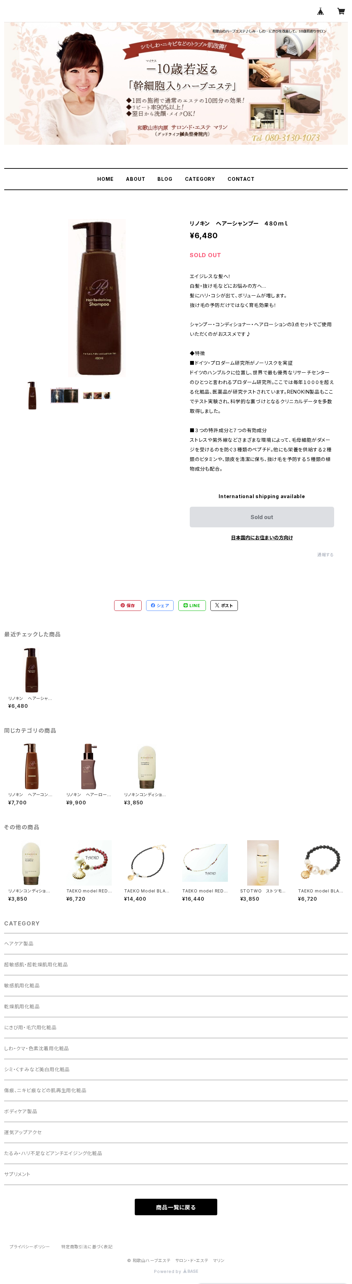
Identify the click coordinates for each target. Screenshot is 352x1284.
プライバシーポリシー (30, 1246)
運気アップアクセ (23, 1132)
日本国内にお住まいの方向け (262, 537)
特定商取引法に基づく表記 (87, 1246)
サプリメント (17, 1174)
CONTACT (241, 179)
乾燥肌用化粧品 (22, 1006)
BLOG (164, 179)
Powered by (168, 1271)
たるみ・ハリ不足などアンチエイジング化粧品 (53, 1153)
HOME (105, 179)
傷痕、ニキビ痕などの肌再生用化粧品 (45, 1090)
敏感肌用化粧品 (22, 985)
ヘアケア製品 (19, 943)
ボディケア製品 (20, 1111)
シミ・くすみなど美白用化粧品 (37, 1069)
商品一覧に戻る (176, 1207)
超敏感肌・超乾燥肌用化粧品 (36, 964)
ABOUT (135, 179)
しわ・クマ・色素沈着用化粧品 (36, 1048)
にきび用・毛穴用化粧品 (30, 1027)
